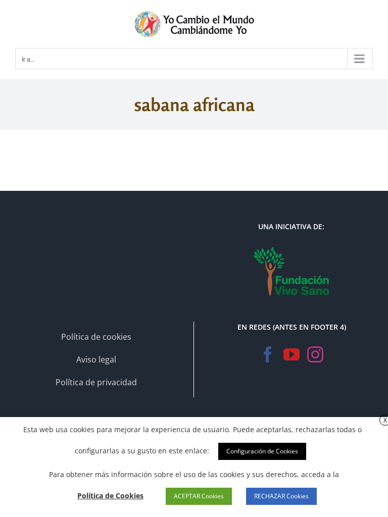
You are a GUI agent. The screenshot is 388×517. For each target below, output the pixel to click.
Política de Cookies (110, 495)
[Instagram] (315, 354)
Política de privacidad (96, 382)
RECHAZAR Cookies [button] (281, 496)
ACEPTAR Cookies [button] (199, 496)
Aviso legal (96, 359)
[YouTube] (291, 354)
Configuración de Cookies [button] (262, 451)
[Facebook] (268, 354)
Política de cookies (96, 336)
